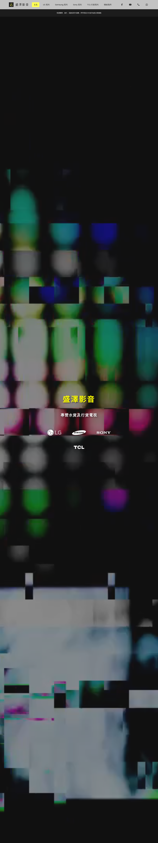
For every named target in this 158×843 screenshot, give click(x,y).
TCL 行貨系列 (92, 4)
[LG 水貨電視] (54, 432)
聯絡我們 (107, 4)
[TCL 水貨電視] (79, 447)
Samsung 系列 (61, 4)
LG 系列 (46, 4)
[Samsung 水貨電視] (79, 432)
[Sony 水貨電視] (103, 432)
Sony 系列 (77, 4)
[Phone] (138, 4)
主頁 (35, 4)
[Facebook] (122, 4)
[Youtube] (130, 4)
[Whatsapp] (146, 4)
